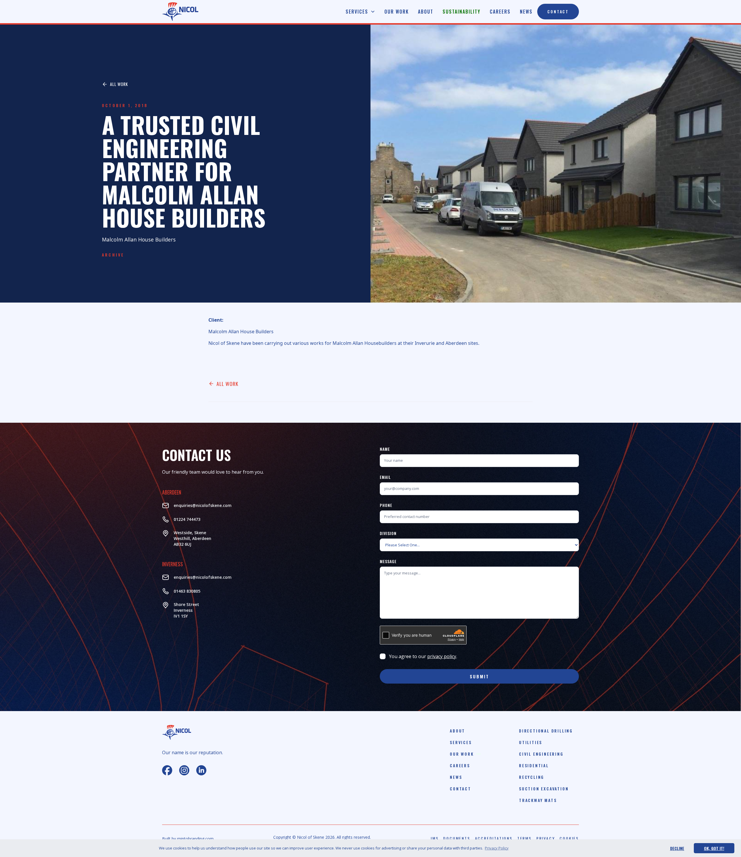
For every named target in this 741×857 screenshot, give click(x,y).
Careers (500, 11)
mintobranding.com (195, 838)
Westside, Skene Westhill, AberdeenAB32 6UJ (192, 538)
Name (385, 449)
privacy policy (441, 656)
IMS (435, 838)
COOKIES (569, 838)
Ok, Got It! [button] (714, 848)
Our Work (396, 11)
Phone (386, 505)
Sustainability (461, 11)
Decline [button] (677, 848)
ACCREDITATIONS (494, 838)
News (526, 11)
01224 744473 (187, 519)
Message (388, 561)
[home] (180, 11)
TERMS (524, 838)
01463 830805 (187, 591)
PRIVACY (545, 838)
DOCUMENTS (456, 838)
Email (385, 477)
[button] (360, 11)
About (425, 11)
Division (388, 533)
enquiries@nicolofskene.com (203, 505)
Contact (558, 11)
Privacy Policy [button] (497, 848)
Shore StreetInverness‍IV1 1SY (186, 610)
